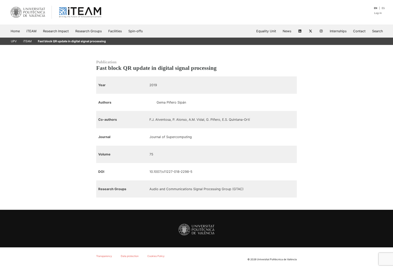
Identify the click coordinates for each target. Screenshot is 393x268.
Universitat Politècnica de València (277, 259)
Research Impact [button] (56, 31)
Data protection (130, 256)
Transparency (104, 256)
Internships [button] (338, 31)
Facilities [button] (115, 31)
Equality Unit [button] (266, 31)
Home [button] (15, 31)
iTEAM (27, 41)
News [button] (287, 31)
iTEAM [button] (31, 31)
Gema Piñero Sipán (171, 102)
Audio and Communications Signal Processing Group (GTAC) (196, 189)
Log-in (378, 13)
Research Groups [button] (88, 31)
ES (383, 8)
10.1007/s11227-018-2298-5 (170, 172)
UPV (14, 41)
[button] (377, 31)
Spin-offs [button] (135, 31)
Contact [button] (359, 31)
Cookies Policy (156, 256)
